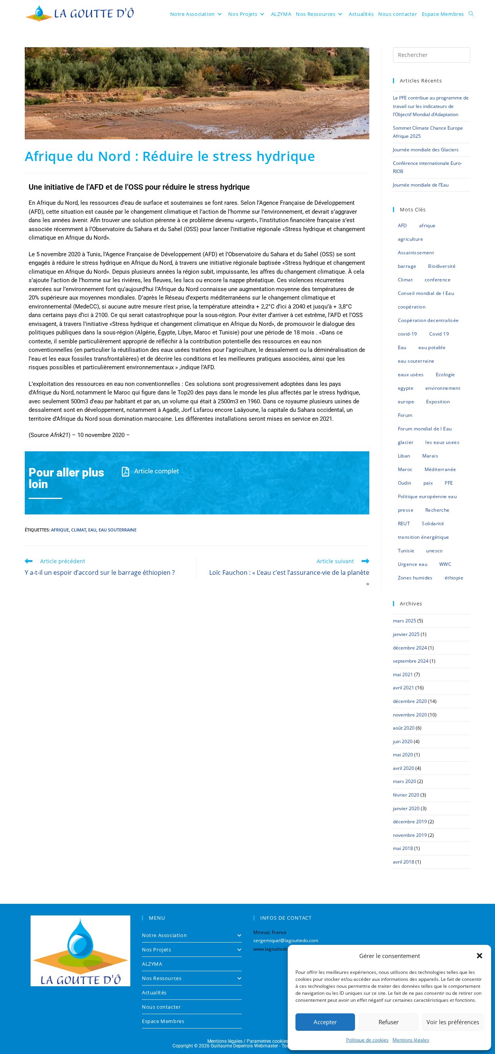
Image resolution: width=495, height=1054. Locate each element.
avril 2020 (403, 768)
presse (405, 510)
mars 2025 (404, 620)
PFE (449, 483)
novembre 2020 (410, 714)
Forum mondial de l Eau (425, 428)
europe (406, 401)
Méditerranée (440, 469)
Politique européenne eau (427, 496)
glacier (406, 442)
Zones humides (415, 577)
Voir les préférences (453, 1022)
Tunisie (406, 550)
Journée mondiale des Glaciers (426, 149)
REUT (404, 523)
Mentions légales (411, 1040)
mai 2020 (403, 754)
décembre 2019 (410, 821)
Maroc (405, 469)
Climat (78, 530)
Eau (92, 530)
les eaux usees (442, 442)
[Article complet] (125, 471)
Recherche (437, 510)
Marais (430, 455)
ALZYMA (152, 963)
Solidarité (433, 523)
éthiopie (454, 577)
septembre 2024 (410, 661)
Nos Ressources (161, 978)
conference (438, 279)
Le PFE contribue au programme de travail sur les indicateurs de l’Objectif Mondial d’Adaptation (431, 106)
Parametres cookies (267, 1041)
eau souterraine (118, 530)
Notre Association (164, 935)
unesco (434, 550)
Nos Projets (156, 949)
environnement (442, 388)
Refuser (389, 1022)
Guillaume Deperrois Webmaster (244, 1046)
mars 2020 (404, 781)
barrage (407, 266)
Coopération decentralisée (428, 320)
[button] (479, 956)
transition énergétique (423, 537)
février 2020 (406, 795)
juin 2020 (403, 741)
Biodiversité (442, 266)
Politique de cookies (367, 1040)
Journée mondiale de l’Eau (421, 185)
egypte (405, 388)
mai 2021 (403, 674)
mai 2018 (403, 848)
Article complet (156, 471)
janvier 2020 (406, 808)
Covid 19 (439, 334)
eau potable (432, 347)
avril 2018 (403, 862)
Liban (404, 455)
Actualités (154, 992)
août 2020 (404, 728)
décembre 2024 (410, 647)
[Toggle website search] (471, 14)
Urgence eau (412, 564)
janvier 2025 (406, 634)
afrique (60, 530)
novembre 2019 (410, 835)
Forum (405, 415)
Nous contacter (161, 1006)
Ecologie (445, 374)
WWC (445, 564)
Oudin (404, 483)
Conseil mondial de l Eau (426, 293)
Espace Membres (163, 1021)
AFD (402, 225)
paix (428, 483)
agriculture (410, 239)
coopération (411, 306)
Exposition (438, 401)
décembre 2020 (410, 701)
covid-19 (407, 334)
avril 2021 (403, 687)
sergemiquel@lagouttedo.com (285, 940)
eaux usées (411, 374)
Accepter (325, 1022)
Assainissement (416, 252)
